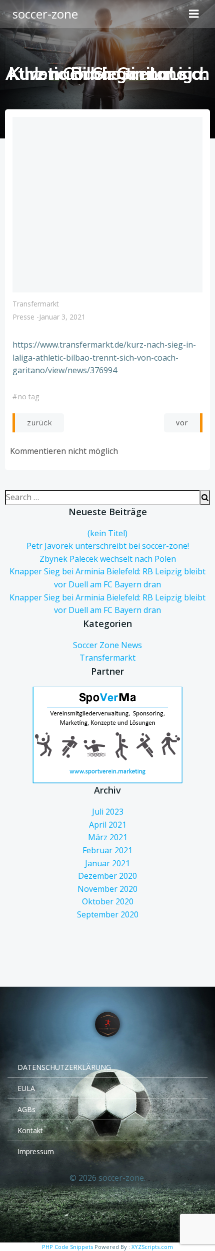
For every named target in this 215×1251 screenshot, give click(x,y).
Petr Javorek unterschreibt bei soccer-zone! (107, 545)
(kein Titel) (108, 533)
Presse (23, 317)
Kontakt (30, 1130)
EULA (26, 1088)
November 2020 (108, 888)
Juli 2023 (108, 811)
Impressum (36, 1151)
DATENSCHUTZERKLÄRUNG (64, 1067)
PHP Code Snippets (67, 1246)
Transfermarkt (35, 303)
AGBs (27, 1109)
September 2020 (107, 914)
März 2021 (108, 837)
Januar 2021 (107, 863)
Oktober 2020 (108, 901)
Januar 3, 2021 (62, 317)
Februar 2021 (107, 850)
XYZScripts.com (152, 1246)
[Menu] (194, 14)
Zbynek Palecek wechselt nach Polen (108, 558)
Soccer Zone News (107, 645)
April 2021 (107, 824)
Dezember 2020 (107, 875)
